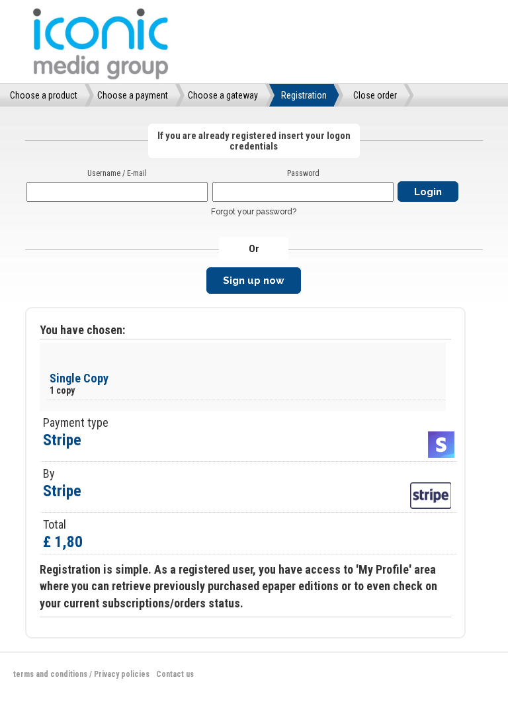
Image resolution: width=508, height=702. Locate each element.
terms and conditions (50, 674)
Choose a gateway (223, 95)
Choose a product (43, 95)
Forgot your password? (253, 211)
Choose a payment (132, 95)
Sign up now (253, 280)
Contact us (175, 674)
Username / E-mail (117, 173)
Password (303, 173)
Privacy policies (121, 674)
